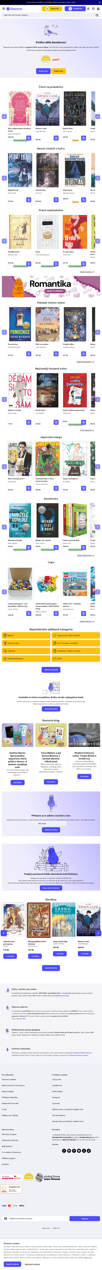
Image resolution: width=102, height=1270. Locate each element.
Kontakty (5, 1164)
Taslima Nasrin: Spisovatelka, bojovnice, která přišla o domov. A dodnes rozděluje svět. (17, 760)
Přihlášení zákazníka (10, 1097)
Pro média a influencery (11, 1152)
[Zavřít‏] (99, 2)
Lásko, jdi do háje (60, 941)
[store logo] (14, 9)
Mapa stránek (46, 1228)
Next (98, 933)
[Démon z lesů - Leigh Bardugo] (88, 920)
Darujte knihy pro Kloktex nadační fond (67, 1121)
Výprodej (56, 1103)
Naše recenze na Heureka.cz (13, 1085)
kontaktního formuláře (62, 1137)
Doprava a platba (9, 1079)
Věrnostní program (9, 1134)
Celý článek (17, 782)
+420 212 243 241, (69, 1140)
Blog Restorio (7, 1146)
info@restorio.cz (86, 1137)
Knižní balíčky (57, 1091)
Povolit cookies (12, 1264)
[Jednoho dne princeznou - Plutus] (14, 920)
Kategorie (56, 1097)
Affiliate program (8, 1158)
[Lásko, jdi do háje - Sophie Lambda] (63, 920)
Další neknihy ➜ (87, 621)
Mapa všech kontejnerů (51, 888)
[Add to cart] (28, 138)
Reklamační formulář (10, 1103)
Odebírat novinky (51, 830)
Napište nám (56, 1228)
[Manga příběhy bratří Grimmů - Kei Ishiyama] (39, 920)
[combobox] (51, 15)
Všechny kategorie (51, 670)
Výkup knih (56, 1079)
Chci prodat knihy (51, 709)
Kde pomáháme (58, 1115)
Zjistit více (88, 1258)
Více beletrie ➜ (87, 430)
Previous (4, 933)
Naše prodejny (8, 1091)
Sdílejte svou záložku (10, 1115)
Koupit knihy (43, 71)
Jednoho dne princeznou (8, 942)
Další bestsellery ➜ (85, 361)
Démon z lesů (83, 941)
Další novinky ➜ (87, 272)
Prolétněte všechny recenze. (78, 1055)
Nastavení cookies (32, 1264)
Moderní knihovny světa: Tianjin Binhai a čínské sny (84, 755)
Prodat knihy (58, 71)
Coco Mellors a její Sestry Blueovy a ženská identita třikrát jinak (51, 757)
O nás (4, 1109)
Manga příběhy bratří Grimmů (37, 942)
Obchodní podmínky (10, 1140)
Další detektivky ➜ (85, 555)
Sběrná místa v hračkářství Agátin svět (67, 1109)
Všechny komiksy (51, 968)
